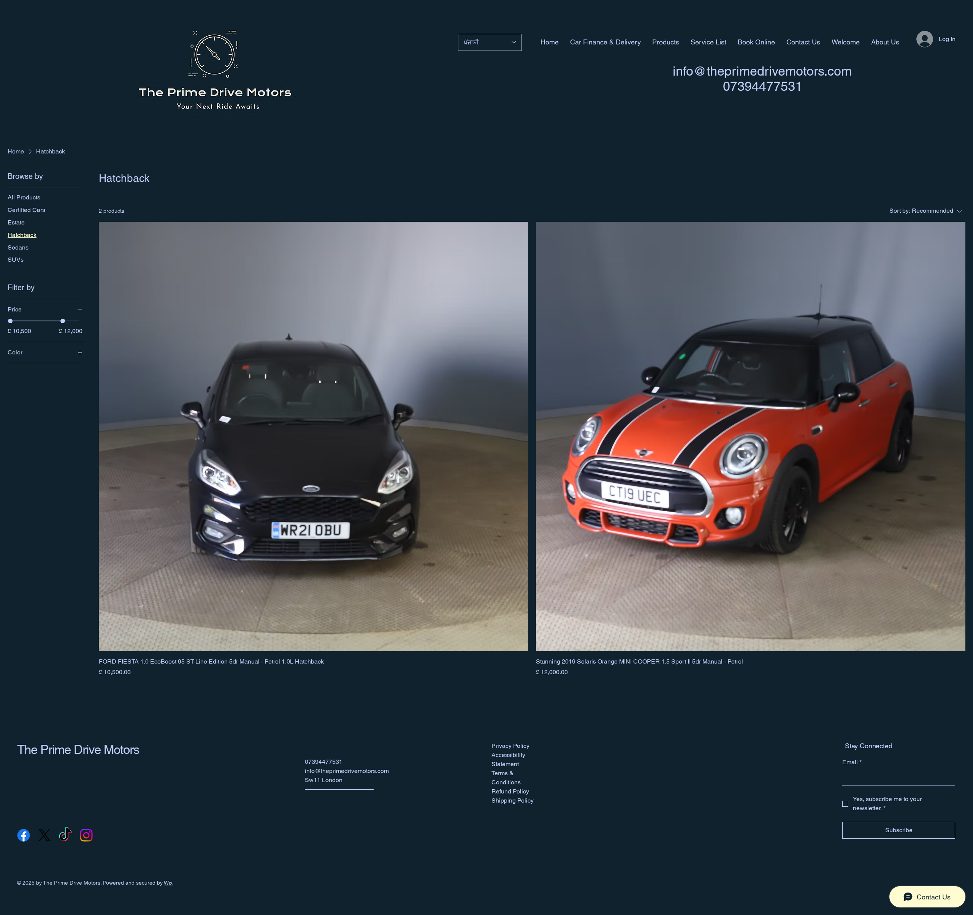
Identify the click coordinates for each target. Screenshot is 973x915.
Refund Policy (510, 791)
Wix (168, 883)
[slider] (10, 321)
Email (852, 762)
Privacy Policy (510, 745)
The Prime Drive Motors (78, 749)
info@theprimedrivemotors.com (762, 71)
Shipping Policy (512, 800)
